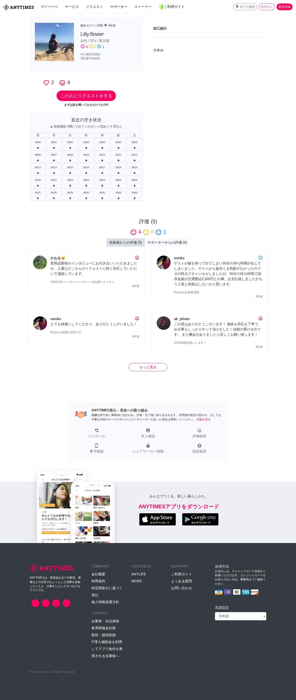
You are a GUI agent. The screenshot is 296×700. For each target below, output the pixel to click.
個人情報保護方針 (105, 602)
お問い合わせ (181, 588)
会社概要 (98, 574)
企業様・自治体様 (105, 621)
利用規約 (98, 581)
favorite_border (46, 82)
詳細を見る (204, 419)
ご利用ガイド (181, 574)
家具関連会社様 (103, 628)
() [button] (125, 242)
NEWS (136, 581)
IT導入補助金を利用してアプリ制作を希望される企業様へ (107, 649)
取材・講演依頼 (103, 635)
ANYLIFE (138, 574)
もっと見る (148, 367)
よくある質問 (181, 581)
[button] (245, 6)
